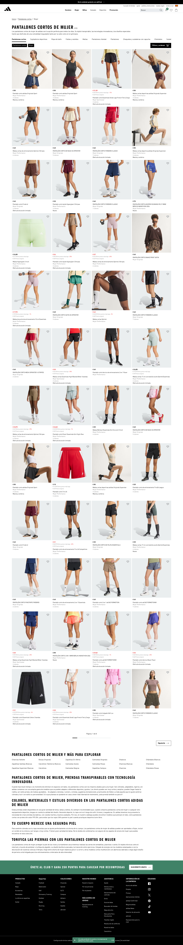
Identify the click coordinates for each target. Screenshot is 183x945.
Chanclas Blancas (125, 764)
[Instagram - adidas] (158, 890)
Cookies (87, 940)
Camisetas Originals (99, 760)
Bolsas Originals (45, 760)
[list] (91, 39)
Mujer (77, 10)
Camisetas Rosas (98, 764)
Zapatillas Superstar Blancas (22, 768)
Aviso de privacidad (97, 940)
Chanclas (122, 768)
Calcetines (42, 768)
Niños (84, 10)
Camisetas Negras (72, 768)
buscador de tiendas (129, 6)
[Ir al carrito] (176, 10)
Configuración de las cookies (63, 940)
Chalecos (122, 760)
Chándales (150, 764)
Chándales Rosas (152, 768)
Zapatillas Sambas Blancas (22, 764)
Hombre (68, 10)
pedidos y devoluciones (148, 6)
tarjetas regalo (160, 6)
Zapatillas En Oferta (73, 760)
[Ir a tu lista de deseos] (171, 10)
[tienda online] (7, 9)
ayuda (138, 6)
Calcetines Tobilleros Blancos (50, 764)
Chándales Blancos (153, 760)
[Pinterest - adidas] (158, 901)
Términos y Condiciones (112, 940)
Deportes (102, 10)
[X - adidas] (158, 895)
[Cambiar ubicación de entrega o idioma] (176, 6)
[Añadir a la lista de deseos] (48, 53)
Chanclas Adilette (18, 760)
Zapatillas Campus (99, 768)
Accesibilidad (125, 940)
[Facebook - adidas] (158, 884)
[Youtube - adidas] (158, 912)
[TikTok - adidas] (158, 907)
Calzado (93, 10)
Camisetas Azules (72, 764)
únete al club (169, 6)
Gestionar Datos (78, 940)
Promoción (114, 10)
